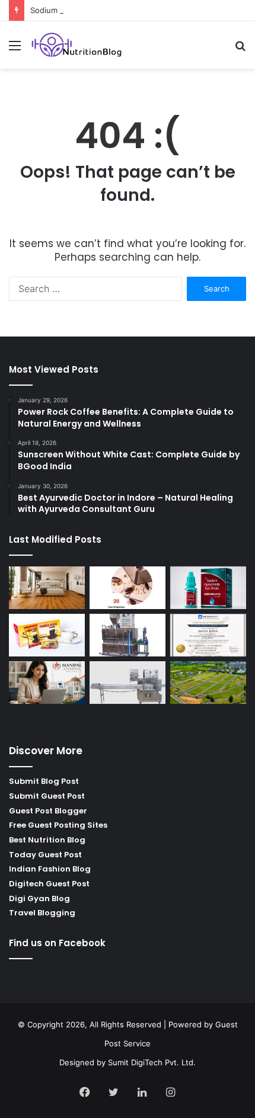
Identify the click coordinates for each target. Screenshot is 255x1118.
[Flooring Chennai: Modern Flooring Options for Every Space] (47, 587)
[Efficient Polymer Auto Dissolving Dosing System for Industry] (127, 635)
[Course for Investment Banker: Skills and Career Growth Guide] (208, 635)
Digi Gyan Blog (39, 898)
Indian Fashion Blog (50, 868)
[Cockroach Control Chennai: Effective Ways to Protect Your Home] (127, 587)
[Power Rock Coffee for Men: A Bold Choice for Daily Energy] (47, 635)
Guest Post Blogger (48, 810)
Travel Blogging (42, 912)
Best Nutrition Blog (47, 839)
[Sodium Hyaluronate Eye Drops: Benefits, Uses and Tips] (208, 587)
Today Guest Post (45, 854)
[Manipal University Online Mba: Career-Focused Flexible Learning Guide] (47, 682)
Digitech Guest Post (49, 883)
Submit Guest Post (47, 796)
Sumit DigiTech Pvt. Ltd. (152, 1062)
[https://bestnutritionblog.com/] (77, 45)
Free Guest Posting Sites (58, 825)
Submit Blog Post (44, 781)
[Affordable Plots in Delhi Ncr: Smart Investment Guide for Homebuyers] (208, 682)
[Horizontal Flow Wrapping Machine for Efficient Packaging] (127, 682)
